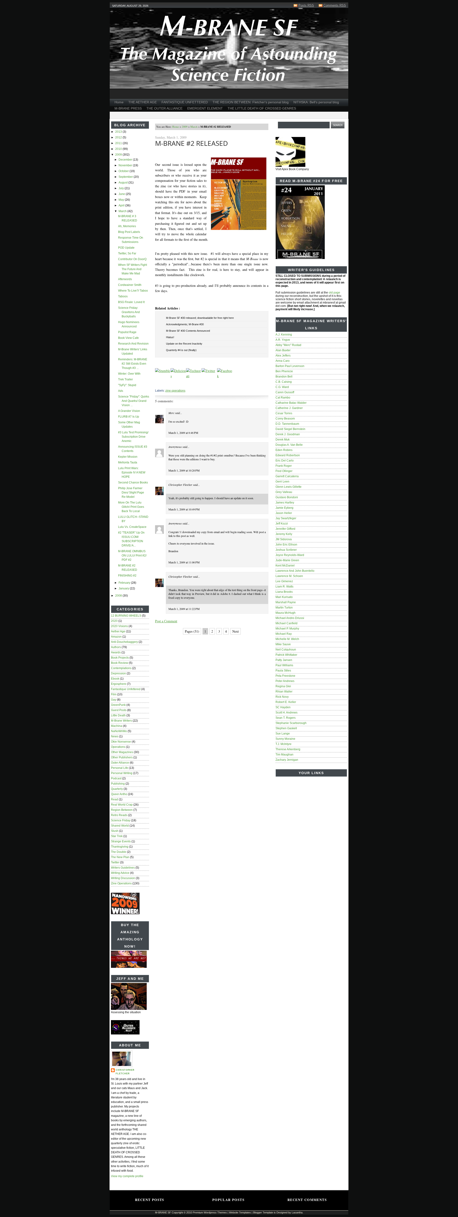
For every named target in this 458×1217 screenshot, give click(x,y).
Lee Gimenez (284, 581)
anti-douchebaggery (124, 642)
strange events (121, 841)
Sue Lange (283, 733)
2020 (114, 621)
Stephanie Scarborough (291, 723)
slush (114, 831)
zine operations (121, 883)
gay (113, 699)
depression (118, 673)
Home (119, 102)
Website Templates (240, 1212)
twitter (115, 862)
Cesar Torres (284, 413)
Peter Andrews (285, 681)
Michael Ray (284, 633)
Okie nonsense (121, 741)
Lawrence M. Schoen (289, 576)
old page (334, 292)
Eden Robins (284, 450)
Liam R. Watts (284, 586)
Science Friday (120, 820)
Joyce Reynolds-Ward (290, 555)
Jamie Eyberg (284, 507)
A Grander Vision (129, 411)
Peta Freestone (285, 675)
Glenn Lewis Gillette (289, 486)
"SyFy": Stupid (127, 385)
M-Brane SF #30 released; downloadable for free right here (200, 317)
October (124, 171)
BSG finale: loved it (131, 302)
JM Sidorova (284, 539)
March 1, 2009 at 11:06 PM (184, 562)
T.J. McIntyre (283, 744)
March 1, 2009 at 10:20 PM (184, 470)
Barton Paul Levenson (290, 366)
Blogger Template (263, 1212)
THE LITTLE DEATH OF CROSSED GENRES (262, 108)
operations (118, 747)
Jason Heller (284, 513)
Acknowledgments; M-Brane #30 (185, 324)
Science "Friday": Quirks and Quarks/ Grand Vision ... (133, 401)
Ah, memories (127, 226)
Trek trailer (125, 379)
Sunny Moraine (285, 738)
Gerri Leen (282, 481)
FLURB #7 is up (128, 416)
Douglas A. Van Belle (289, 444)
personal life (119, 768)
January (124, 588)
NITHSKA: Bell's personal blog (316, 102)
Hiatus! (170, 337)
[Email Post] (155, 383)
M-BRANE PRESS (128, 108)
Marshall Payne (286, 602)
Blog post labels (129, 232)
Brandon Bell (284, 376)
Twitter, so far (127, 253)
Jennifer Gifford (285, 528)
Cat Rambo (283, 397)
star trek (117, 836)
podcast (116, 778)
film (113, 694)
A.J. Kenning (284, 334)
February (125, 582)
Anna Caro (283, 360)
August (123, 182)
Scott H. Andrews (286, 712)
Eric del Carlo (285, 460)
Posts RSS (306, 5)
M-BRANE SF (163, 1212)
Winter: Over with (129, 373)
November (126, 165)
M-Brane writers (121, 720)
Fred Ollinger (284, 471)
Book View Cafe (128, 338)
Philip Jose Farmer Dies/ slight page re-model (131, 492)
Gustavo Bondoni (287, 497)
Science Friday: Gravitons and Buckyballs (129, 312)
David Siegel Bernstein (290, 429)
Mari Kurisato (284, 597)
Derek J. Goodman (288, 434)
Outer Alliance (120, 762)
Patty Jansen (284, 660)
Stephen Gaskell (286, 728)
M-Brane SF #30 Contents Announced (188, 330)
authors (116, 647)
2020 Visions (119, 626)
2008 (119, 595)
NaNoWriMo (119, 731)
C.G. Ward (282, 387)
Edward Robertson (288, 455)
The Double (118, 852)
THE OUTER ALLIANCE (164, 108)
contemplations (121, 668)
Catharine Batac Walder (291, 402)
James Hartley (285, 502)
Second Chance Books (133, 482)
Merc (171, 413)
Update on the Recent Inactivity (184, 343)
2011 (119, 143)
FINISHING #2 (127, 575)
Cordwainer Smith (129, 285)
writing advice (120, 873)
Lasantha (297, 1212)
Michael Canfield (286, 623)
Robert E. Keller (286, 702)
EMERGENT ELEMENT (205, 108)
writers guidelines (123, 867)
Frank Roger (284, 465)
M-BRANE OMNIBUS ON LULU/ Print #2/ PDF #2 (132, 555)
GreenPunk (118, 705)
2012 (119, 137)
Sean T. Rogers (286, 717)
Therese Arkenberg (288, 749)
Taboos (123, 296)
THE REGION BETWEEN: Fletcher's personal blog (251, 102)
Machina (116, 726)
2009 (119, 154)
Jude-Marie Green (287, 560)
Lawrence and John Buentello (295, 570)
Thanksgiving (119, 846)
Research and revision (133, 343)
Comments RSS (334, 5)
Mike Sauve (283, 644)
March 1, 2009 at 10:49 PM (184, 509)
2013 (119, 131)
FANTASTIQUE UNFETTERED (184, 102)
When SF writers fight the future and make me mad (132, 269)
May (122, 199)
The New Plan (120, 857)
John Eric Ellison (286, 544)
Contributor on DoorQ (132, 259)
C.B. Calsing (284, 381)
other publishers (122, 757)
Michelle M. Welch (287, 639)
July (122, 188)
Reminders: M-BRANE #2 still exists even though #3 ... (132, 364)
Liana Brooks (284, 591)
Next (235, 631)
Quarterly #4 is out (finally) (181, 350)
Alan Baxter (283, 350)
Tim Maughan (284, 754)
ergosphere (118, 684)
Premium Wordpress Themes (210, 1212)
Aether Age (118, 631)
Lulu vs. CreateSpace (132, 527)
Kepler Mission (127, 456)
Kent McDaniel (285, 565)
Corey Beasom (285, 418)
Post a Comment (166, 621)
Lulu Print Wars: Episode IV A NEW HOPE (131, 472)
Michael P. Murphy (287, 628)
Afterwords (125, 279)
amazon (116, 636)
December (126, 159)
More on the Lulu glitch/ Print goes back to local (131, 507)
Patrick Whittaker (286, 654)
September (126, 176)
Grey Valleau (284, 492)
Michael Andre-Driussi (290, 618)
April (122, 205)
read (114, 799)
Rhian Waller (284, 691)
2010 (119, 149)
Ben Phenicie (284, 371)
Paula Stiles (283, 670)
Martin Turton (284, 607)
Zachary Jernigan (287, 759)
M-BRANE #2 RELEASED (191, 143)
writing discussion (123, 878)
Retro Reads (119, 815)
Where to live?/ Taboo (133, 290)
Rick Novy (282, 696)
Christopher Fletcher (125, 1072)
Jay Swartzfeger (286, 518)
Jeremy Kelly (284, 534)
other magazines (122, 752)
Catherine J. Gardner (289, 408)
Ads (120, 391)
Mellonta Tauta (127, 462)
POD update (126, 247)
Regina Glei (283, 686)
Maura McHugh (286, 612)
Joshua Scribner (286, 549)
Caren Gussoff (285, 392)
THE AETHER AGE (142, 102)
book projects (120, 657)
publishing (118, 783)
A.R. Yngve (283, 339)
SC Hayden (283, 707)
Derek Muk (283, 439)
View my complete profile (127, 1176)
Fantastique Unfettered (126, 689)
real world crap (122, 804)
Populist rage (127, 332)
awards (116, 652)
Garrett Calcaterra (287, 476)
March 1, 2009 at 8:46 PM (183, 433)
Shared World (120, 825)
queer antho (119, 794)
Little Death (118, 715)
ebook (115, 678)
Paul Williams (284, 665)
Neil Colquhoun (286, 649)
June (122, 194)
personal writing (121, 773)
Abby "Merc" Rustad (288, 345)
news (114, 736)
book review (119, 663)
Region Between (122, 810)
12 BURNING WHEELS (126, 615)
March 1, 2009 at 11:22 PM (184, 609)
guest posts (118, 710)
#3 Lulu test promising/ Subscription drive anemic (133, 437)
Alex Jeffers (283, 355)
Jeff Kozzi (282, 523)
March (123, 211)
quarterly (117, 789)
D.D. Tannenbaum (287, 423)
